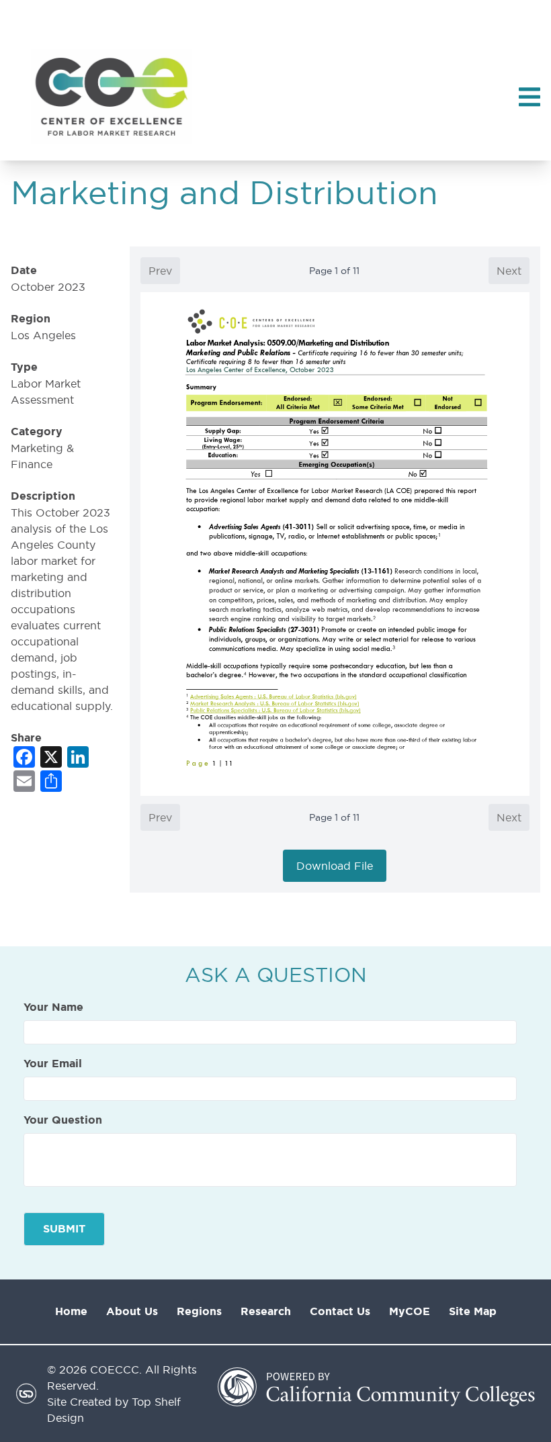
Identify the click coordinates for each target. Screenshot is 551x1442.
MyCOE (409, 1311)
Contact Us (340, 1311)
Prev (160, 270)
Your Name (53, 1007)
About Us (132, 1311)
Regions (199, 1311)
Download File (334, 865)
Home (71, 1311)
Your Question (63, 1120)
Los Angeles (43, 335)
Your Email (53, 1064)
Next (509, 270)
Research (266, 1311)
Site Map (473, 1311)
